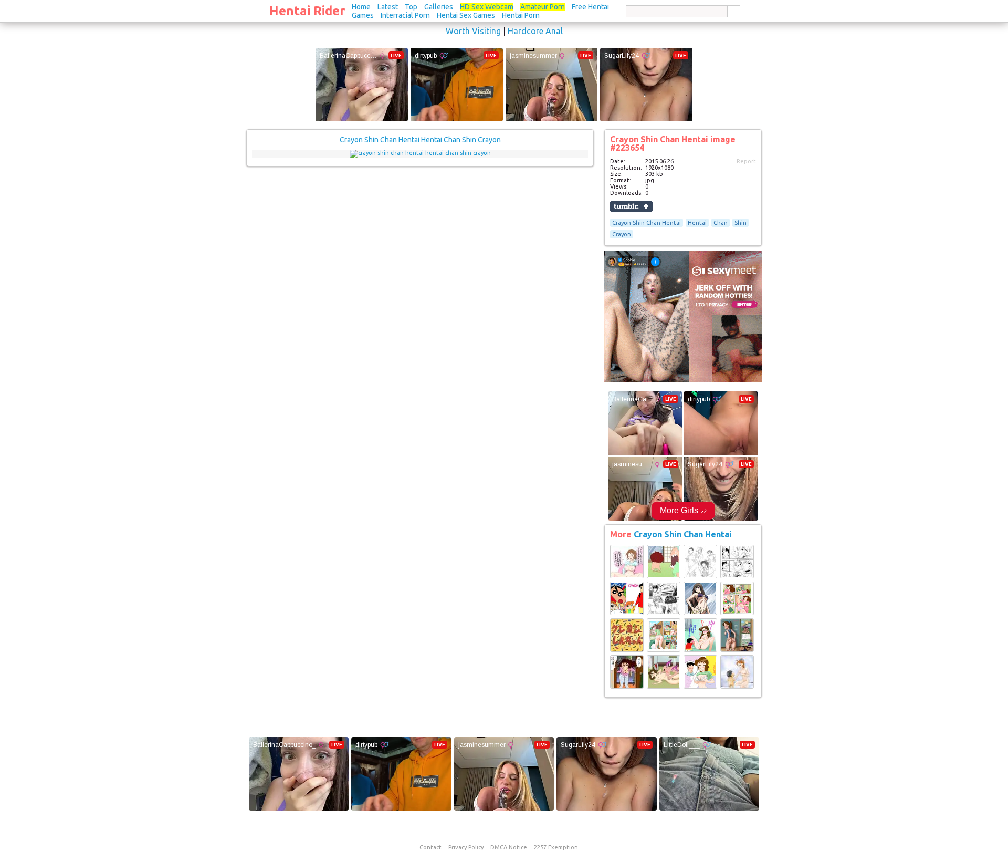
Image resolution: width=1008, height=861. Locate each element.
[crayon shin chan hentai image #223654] (420, 153)
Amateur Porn (542, 7)
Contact (430, 847)
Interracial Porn (405, 15)
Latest (387, 7)
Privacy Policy (466, 847)
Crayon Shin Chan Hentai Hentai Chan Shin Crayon (420, 140)
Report (746, 161)
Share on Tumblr (631, 206)
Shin (740, 223)
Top (411, 7)
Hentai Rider (307, 11)
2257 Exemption (556, 847)
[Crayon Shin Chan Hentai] (627, 576)
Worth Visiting (473, 31)
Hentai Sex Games (466, 15)
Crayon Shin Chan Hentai (646, 223)
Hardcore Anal (535, 31)
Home (361, 7)
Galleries (438, 7)
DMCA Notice (508, 847)
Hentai (697, 223)
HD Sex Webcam (486, 7)
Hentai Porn (521, 15)
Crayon (621, 234)
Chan (720, 223)
